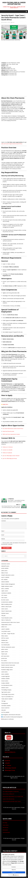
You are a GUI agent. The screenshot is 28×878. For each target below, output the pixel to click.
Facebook (7, 760)
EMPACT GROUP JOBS (6, 606)
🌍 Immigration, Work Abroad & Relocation (10, 714)
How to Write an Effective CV (8, 794)
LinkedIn (7, 763)
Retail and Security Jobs (8, 431)
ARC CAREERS (4, 579)
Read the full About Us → (10, 752)
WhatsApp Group (10, 770)
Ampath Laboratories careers (7, 575)
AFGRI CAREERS (4, 568)
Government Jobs (6, 832)
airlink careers (4, 570)
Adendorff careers (5, 566)
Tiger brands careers (5, 692)
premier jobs (4, 658)
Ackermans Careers (5, 563)
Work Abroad (5, 827)
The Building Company (6, 689)
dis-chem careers (5, 599)
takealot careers (4, 687)
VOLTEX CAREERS (5, 712)
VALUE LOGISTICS (5, 707)
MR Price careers (5, 638)
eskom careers (4, 608)
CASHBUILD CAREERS (6, 593)
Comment (3, 520)
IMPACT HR (4, 626)
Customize (13, 866)
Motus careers (4, 635)
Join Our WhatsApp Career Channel (11, 455)
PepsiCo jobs (4, 653)
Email (2, 535)
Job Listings (5, 822)
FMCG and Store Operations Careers (11, 434)
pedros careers (4, 649)
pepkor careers (4, 651)
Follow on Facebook (7, 452)
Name (2, 531)
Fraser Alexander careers (6, 617)
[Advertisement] (14, 51)
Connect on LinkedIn (7, 450)
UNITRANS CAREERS (6, 705)
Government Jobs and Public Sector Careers (12, 801)
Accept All (14, 872)
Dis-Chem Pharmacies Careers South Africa (13, 428)
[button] (26, 11)
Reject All (13, 869)
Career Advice (5, 825)
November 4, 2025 (6, 22)
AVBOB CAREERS (5, 581)
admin (13, 22)
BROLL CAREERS (5, 588)
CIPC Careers (4, 595)
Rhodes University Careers (7, 667)
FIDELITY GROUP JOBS (6, 611)
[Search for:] (14, 556)
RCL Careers (4, 660)
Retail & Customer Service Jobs (8, 665)
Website (3, 538)
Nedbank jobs (4, 640)
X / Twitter (8, 765)
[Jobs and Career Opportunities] (9, 739)
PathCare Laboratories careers (8, 647)
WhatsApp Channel (10, 768)
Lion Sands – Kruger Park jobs (8, 633)
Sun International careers (6, 685)
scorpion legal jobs (5, 676)
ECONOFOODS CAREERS (6, 602)
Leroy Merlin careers (5, 631)
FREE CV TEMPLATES (6, 620)
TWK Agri (3, 701)
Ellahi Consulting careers (6, 604)
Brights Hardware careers (7, 586)
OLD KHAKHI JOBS (5, 644)
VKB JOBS (3, 710)
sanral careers (4, 671)
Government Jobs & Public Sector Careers (10, 622)
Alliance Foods (4, 572)
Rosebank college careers (7, 669)
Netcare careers (4, 642)
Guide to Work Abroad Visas (8, 799)
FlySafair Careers (5, 613)
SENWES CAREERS (5, 678)
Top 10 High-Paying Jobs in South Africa (11, 791)
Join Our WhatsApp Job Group (10, 458)
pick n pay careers (5, 656)
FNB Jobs (3, 615)
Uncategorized (4, 703)
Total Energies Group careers (7, 694)
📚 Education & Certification (7, 719)
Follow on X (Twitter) (8, 447)
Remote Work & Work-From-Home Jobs (10, 663)
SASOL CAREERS (5, 674)
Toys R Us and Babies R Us (7, 696)
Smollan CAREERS (5, 683)
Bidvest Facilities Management (8, 584)
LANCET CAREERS (5, 629)
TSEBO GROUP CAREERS (6, 699)
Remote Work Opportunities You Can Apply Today (13, 796)
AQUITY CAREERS (5, 577)
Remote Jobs (5, 830)
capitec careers (4, 590)
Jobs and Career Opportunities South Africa (11, 143)
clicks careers (4, 597)
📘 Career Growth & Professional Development (11, 717)
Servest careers (4, 681)
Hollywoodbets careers (6, 624)
